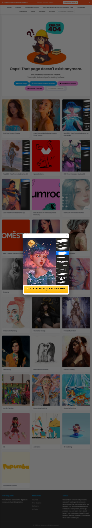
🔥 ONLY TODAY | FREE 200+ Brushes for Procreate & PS (46, 289)
